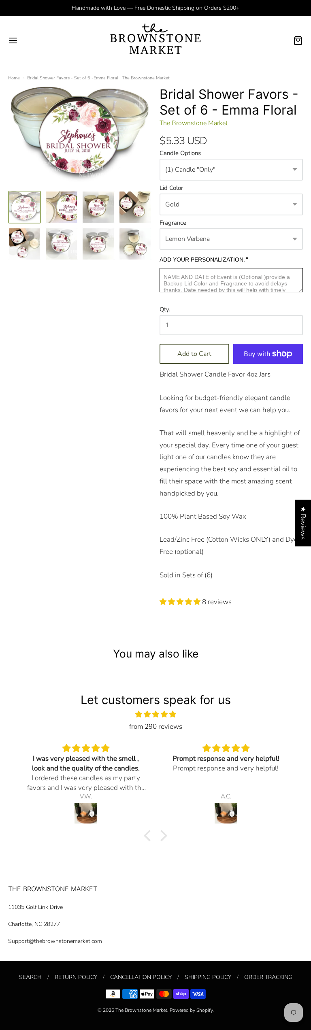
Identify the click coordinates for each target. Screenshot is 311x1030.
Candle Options (180, 153)
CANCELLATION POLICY (141, 977)
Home (14, 78)
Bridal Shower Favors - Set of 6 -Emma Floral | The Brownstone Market (98, 78)
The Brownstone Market (194, 123)
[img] (155, 714)
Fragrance (173, 223)
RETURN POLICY (76, 977)
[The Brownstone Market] (155, 40)
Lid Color (171, 188)
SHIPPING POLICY (208, 977)
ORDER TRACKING (268, 977)
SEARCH (30, 977)
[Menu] (37, 40)
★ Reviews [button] (303, 523)
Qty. (165, 309)
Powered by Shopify (191, 1010)
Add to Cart (194, 353)
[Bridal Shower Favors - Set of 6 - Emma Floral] (24, 207)
